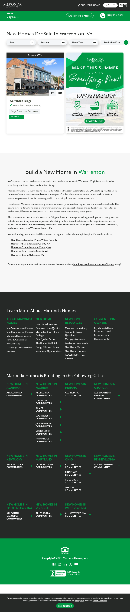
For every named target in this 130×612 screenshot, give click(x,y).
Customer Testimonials (76, 343)
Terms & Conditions (100, 601)
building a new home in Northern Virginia (93, 264)
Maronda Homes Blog (76, 328)
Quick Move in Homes (79, 15)
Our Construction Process (19, 328)
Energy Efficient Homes (47, 347)
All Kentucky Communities (14, 466)
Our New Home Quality (48, 328)
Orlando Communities (44, 402)
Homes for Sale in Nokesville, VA (27, 255)
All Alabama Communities (14, 394)
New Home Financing (75, 351)
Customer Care (101, 335)
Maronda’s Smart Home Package (47, 334)
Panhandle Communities (44, 440)
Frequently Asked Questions (73, 334)
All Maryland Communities (44, 466)
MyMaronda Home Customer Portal (103, 330)
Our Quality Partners (46, 339)
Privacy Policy (79, 601)
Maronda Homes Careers (18, 336)
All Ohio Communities (73, 466)
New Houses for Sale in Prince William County (34, 240)
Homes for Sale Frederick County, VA (29, 251)
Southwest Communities (44, 417)
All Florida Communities (44, 394)
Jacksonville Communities (44, 425)
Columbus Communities (73, 481)
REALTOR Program (74, 355)
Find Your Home (90, 5)
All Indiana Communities (73, 394)
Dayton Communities (73, 489)
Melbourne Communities (44, 432)
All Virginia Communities (44, 514)
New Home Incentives (46, 324)
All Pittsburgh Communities (103, 466)
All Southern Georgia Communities (102, 396)
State (9, 13)
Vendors (10, 351)
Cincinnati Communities (73, 473)
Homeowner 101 (102, 339)
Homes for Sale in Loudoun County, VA (31, 247)
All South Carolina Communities (14, 516)
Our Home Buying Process (19, 332)
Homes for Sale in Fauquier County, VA (30, 243)
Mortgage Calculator (75, 339)
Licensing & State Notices (19, 347)
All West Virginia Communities (75, 514)
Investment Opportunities (48, 351)
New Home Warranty (75, 347)
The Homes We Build (46, 343)
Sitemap (69, 358)
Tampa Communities (44, 409)
